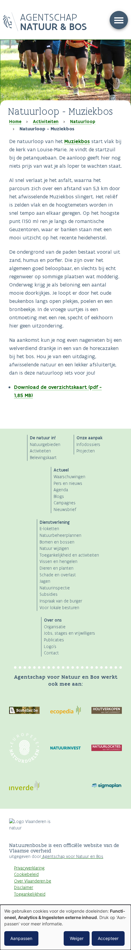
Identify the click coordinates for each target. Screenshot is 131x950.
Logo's (50, 646)
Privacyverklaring (29, 868)
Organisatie (55, 626)
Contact (51, 653)
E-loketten (49, 528)
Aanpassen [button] (21, 938)
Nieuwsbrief (65, 509)
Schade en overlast (58, 575)
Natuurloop (82, 121)
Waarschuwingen (69, 476)
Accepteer (108, 938)
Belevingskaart (43, 457)
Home (15, 121)
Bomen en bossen (57, 542)
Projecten (85, 451)
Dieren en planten (56, 568)
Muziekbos (77, 141)
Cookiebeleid (26, 874)
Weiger (76, 938)
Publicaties (54, 640)
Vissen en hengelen (58, 561)
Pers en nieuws (68, 483)
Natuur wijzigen (54, 548)
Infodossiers (88, 444)
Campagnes (65, 503)
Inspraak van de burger (61, 601)
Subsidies (49, 594)
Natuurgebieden (45, 444)
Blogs (59, 496)
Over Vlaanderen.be (32, 881)
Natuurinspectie (55, 588)
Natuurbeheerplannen (60, 535)
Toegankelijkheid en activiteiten (69, 555)
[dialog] (65, 927)
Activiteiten (45, 121)
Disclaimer (23, 887)
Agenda (61, 489)
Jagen (45, 581)
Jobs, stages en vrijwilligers (69, 633)
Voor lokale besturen (59, 607)
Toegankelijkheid (29, 894)
